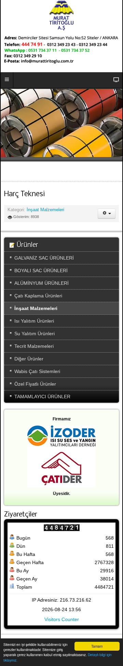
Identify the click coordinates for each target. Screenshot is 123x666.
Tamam (96, 646)
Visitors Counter (61, 619)
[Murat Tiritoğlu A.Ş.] (61, 15)
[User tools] (106, 213)
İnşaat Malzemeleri (45, 209)
